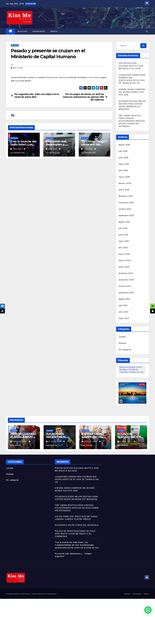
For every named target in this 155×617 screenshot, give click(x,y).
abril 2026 (123, 170)
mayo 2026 (124, 164)
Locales (122, 336)
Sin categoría (125, 349)
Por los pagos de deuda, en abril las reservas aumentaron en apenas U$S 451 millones (83, 97)
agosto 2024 (124, 299)
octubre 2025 (125, 209)
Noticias (22, 31)
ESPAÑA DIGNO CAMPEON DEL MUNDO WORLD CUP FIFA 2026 (132, 92)
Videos (54, 31)
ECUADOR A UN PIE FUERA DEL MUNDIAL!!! (76, 525)
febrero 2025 (125, 260)
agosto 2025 (124, 222)
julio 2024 (123, 305)
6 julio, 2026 (126, 441)
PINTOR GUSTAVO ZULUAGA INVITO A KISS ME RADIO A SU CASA (131, 66)
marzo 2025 (124, 254)
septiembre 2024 (126, 292)
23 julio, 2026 (55, 441)
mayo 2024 (124, 318)
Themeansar (51, 594)
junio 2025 (123, 234)
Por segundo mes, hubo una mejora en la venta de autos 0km (36, 95)
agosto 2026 (124, 144)
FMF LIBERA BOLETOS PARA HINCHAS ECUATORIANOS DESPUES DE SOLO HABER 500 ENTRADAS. (132, 120)
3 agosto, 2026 (19, 441)
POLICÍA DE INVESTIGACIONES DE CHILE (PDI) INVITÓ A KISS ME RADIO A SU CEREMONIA (75, 534)
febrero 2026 (125, 183)
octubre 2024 (125, 286)
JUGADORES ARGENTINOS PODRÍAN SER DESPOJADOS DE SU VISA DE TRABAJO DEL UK (77, 479)
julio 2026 (123, 151)
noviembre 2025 (126, 202)
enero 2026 (124, 189)
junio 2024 (123, 312)
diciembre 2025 (126, 196)
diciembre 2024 (126, 273)
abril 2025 (123, 247)
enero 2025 (124, 267)
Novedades (39, 31)
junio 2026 (123, 157)
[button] (147, 31)
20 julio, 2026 (90, 441)
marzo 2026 (124, 177)
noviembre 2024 (126, 279)
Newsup (41, 594)
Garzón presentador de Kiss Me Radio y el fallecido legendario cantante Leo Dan (131, 369)
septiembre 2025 (126, 215)
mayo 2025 (124, 241)
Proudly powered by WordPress (18, 594)
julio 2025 (123, 228)
